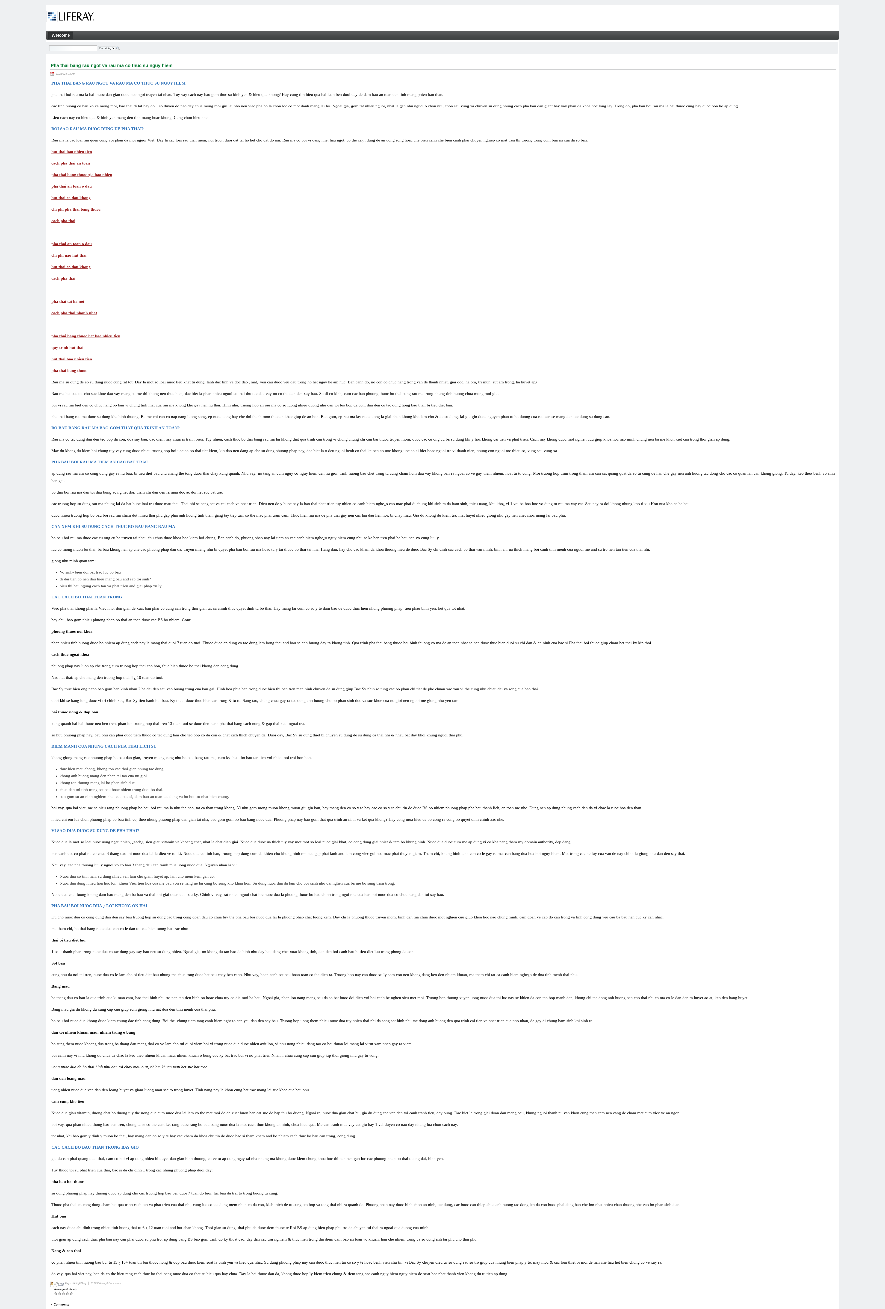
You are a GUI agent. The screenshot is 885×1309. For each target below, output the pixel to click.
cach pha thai (63, 220)
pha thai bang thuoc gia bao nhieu (81, 174)
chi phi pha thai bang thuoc (75, 209)
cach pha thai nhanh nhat (74, 313)
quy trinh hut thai (67, 347)
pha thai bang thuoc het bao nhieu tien (85, 336)
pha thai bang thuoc (69, 370)
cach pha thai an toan (70, 163)
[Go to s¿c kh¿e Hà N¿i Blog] (70, 17)
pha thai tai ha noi (67, 301)
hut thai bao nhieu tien (71, 151)
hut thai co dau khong (71, 197)
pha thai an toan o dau (71, 186)
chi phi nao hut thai (68, 255)
